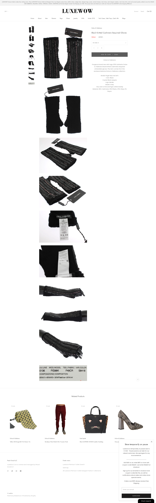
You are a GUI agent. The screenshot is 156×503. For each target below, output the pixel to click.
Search (142, 11)
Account (136, 11)
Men (46, 18)
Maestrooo (17, 496)
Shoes (68, 18)
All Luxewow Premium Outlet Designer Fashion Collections (82, 471)
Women (54, 18)
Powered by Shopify (29, 496)
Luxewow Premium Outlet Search (74, 464)
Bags (61, 18)
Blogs (123, 18)
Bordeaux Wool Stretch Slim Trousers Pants (56, 442)
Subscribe (136, 496)
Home (32, 18)
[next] (150, 423)
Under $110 (91, 18)
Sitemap (66, 468)
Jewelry (76, 18)
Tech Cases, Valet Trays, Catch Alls (109, 18)
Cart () (149, 11)
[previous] (6, 423)
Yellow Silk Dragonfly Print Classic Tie (20, 442)
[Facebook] (8, 471)
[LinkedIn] (20, 471)
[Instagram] (16, 471)
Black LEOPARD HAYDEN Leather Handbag (91, 442)
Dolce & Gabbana (97, 28)
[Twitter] (12, 471)
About (39, 18)
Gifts (82, 18)
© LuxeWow (10, 493)
